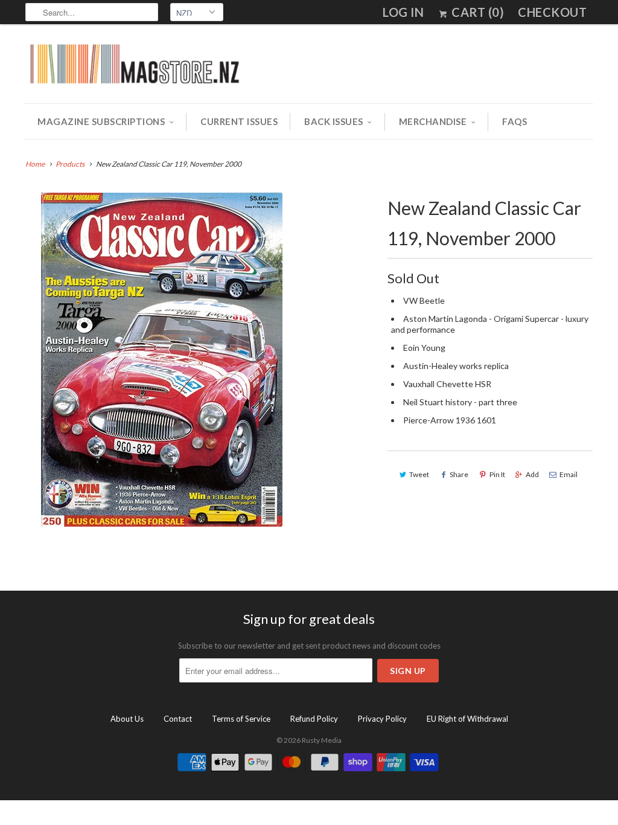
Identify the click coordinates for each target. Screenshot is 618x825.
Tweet (419, 474)
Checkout (552, 12)
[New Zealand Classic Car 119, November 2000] (161, 360)
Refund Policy (314, 719)
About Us (127, 719)
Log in (403, 12)
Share (459, 474)
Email (568, 474)
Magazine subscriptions (101, 121)
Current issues (239, 121)
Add (532, 474)
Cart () (476, 12)
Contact (178, 719)
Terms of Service (241, 719)
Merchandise (433, 121)
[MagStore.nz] (134, 66)
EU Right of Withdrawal (467, 719)
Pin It (497, 474)
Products (70, 164)
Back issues (333, 121)
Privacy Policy (382, 719)
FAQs (514, 121)
